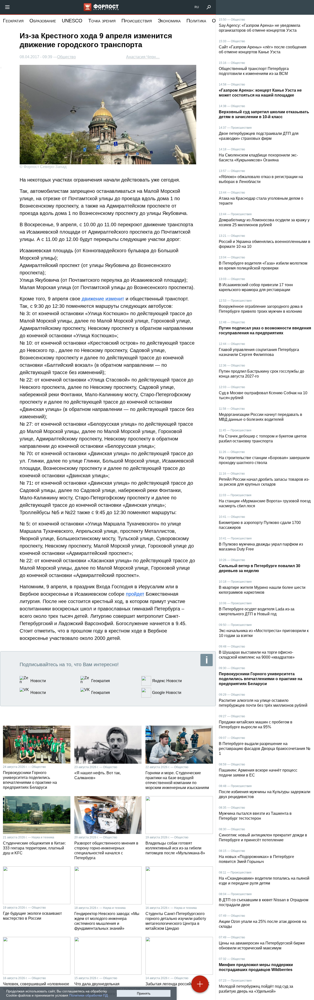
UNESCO (72, 20)
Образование (42, 20)
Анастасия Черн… (143, 57)
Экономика (169, 20)
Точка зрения (102, 20)
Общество (66, 57)
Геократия (13, 20)
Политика (196, 20)
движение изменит (103, 298)
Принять (143, 993)
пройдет (135, 594)
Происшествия (136, 20)
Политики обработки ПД (88, 995)
